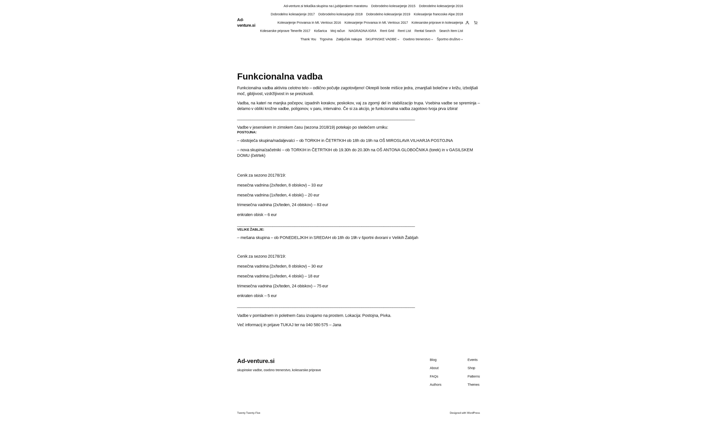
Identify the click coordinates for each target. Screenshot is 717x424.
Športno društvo (448, 39)
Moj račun (337, 31)
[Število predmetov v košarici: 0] (475, 22)
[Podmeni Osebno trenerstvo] (432, 39)
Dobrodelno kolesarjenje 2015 (393, 6)
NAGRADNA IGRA (362, 31)
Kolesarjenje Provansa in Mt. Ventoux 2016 (309, 22)
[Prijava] (467, 22)
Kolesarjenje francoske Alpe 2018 (438, 14)
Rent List (404, 31)
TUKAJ (287, 324)
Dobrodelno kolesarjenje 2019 (388, 14)
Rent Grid (387, 31)
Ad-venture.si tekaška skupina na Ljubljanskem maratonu (326, 6)
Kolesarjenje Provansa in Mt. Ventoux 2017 (376, 22)
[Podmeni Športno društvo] (462, 39)
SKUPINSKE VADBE (381, 39)
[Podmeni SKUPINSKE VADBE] (398, 39)
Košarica (320, 31)
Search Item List (451, 31)
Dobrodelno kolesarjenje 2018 (340, 14)
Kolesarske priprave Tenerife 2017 (285, 31)
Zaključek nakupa (349, 39)
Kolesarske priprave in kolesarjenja (437, 22)
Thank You (308, 39)
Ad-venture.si (256, 361)
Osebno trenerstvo (416, 39)
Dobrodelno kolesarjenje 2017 (293, 14)
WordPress (473, 412)
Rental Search (425, 31)
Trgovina (326, 39)
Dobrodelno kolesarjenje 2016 (441, 6)
